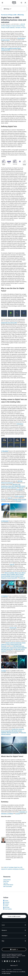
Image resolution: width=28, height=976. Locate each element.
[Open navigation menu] (2, 2)
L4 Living (17, 813)
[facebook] (4, 961)
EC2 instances (19, 489)
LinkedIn (7, 904)
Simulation (21, 869)
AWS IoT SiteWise (11, 574)
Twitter (6, 900)
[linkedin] (7, 961)
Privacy (3, 969)
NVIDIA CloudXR (22, 499)
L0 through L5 (20, 423)
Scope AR (10, 497)
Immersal (18, 501)
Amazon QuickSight (5, 576)
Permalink (18, 27)
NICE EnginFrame (12, 487)
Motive (16, 496)
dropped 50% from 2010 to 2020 (9, 322)
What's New (6, 881)
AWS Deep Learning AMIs (7, 649)
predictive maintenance (13, 869)
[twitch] (12, 961)
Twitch (6, 905)
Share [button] (24, 27)
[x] (2, 961)
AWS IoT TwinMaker (9, 572)
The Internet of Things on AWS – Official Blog (12, 14)
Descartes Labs (13, 627)
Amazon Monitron (14, 644)
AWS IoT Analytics (20, 574)
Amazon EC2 (15, 729)
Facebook (7, 902)
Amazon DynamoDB (12, 577)
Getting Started (7, 879)
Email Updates (8, 909)
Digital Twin (17, 867)
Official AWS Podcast (8, 884)
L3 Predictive (10, 813)
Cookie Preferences (17, 969)
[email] (19, 961)
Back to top (13, 965)
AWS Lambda (14, 730)
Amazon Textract (15, 576)
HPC (21, 867)
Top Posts (5, 883)
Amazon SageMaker (22, 647)
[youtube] (14, 961)
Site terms (9, 969)
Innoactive (21, 496)
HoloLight (15, 499)
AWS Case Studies (7, 886)
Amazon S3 (22, 577)
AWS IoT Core (18, 572)
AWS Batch (15, 484)
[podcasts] (16, 961)
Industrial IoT (4, 869)
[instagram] (9, 961)
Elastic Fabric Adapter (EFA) (14, 486)
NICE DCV (21, 487)
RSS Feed (7, 907)
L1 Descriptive (22, 811)
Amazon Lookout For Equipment (13, 642)
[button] (7, 8)
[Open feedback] (26, 488)
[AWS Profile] (25, 2)
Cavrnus (3, 499)
